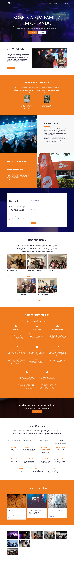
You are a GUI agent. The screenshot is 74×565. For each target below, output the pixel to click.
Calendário (56, 3)
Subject (32, 205)
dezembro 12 (58, 511)
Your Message (33, 209)
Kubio (48, 562)
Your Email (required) (35, 200)
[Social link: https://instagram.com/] (27, 108)
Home (50, 3)
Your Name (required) (35, 195)
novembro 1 (17, 511)
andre (12, 511)
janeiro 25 (37, 513)
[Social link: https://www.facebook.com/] (25, 108)
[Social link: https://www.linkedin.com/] (28, 108)
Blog (61, 3)
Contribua (66, 3)
